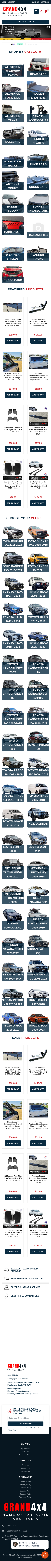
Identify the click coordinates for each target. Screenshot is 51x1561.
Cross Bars (38, 186)
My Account (25, 1449)
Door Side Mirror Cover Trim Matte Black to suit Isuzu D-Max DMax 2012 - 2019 (13, 485)
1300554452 (10, 1526)
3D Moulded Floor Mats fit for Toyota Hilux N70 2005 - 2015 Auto (13, 430)
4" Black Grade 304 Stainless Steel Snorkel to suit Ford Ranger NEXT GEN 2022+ (13, 377)
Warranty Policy (25, 1497)
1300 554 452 (12, 1375)
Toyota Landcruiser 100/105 (38, 693)
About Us (25, 1465)
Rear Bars (38, 74)
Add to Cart (13, 341)
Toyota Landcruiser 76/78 (13, 668)
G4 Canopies (38, 235)
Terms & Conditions (31, 1428)
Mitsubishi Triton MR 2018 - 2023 (13, 898)
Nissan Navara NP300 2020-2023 (13, 949)
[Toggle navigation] (36, 11)
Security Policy (25, 1491)
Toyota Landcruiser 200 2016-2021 (38, 719)
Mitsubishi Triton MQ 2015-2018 (38, 872)
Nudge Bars (13, 280)
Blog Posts (25, 1471)
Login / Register (8, 2)
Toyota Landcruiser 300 (13, 744)
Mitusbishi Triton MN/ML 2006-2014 (13, 872)
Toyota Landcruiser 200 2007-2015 (13, 719)
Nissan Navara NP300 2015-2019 (38, 923)
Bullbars (12, 141)
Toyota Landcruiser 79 (38, 668)
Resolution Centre (25, 1455)
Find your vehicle (25, 22)
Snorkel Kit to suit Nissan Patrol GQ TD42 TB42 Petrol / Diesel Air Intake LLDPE (38, 322)
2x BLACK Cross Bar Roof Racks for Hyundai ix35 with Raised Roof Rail (38, 485)
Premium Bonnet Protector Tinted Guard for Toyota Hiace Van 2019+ (38, 431)
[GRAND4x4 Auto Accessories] (15, 11)
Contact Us (25, 1468)
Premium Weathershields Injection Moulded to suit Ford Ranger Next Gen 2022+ (38, 377)
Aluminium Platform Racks (13, 71)
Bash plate (12, 232)
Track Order (25, 1452)
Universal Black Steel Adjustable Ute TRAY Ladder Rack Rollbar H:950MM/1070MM (13, 322)
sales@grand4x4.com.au (17, 1379)
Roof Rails (38, 164)
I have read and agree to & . (23, 1429)
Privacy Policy (12, 1430)
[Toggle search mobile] (41, 11)
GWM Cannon (38, 824)
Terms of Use (25, 1482)
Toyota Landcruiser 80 (13, 693)
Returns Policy (25, 1488)
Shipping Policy (25, 1494)
